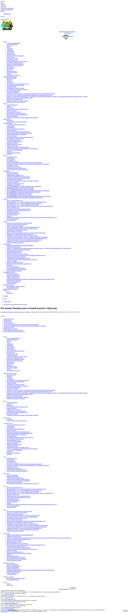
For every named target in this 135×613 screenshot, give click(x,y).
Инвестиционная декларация (14, 251)
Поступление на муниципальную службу (18, 83)
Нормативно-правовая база (14, 280)
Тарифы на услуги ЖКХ (13, 185)
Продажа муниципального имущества (17, 224)
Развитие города (11, 54)
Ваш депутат (10, 107)
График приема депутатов (14, 112)
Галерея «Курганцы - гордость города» (17, 61)
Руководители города (12, 60)
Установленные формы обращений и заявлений (19, 133)
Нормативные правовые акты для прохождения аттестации (23, 180)
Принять (125, 610)
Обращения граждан (9, 272)
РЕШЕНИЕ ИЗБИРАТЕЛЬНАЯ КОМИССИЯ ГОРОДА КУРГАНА (25, 197)
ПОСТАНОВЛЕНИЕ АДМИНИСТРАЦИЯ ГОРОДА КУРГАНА (24, 186)
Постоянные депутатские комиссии (16, 113)
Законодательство (11, 86)
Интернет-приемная (12, 116)
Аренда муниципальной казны (15, 225)
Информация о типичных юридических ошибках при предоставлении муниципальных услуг (32, 217)
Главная (6, 296)
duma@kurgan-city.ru (9, 599)
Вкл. (9, 8)
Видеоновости (11, 68)
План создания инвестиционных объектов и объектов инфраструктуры (26, 255)
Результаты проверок (12, 143)
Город (5, 41)
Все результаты (5, 19)
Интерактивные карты (13, 287)
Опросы (9, 74)
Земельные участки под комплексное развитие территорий (22, 241)
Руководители (10, 126)
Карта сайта (10, 293)
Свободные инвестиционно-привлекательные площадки (22, 259)
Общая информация (12, 44)
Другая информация (12, 214)
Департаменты (11, 127)
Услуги (6, 199)
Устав (8, 47)
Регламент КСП (11, 159)
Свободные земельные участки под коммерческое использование (24, 240)
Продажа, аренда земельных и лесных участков (19, 223)
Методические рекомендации (15, 99)
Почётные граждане (12, 58)
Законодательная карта (13, 282)
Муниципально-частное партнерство (17, 269)
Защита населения (12, 135)
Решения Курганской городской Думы (17, 114)
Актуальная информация (13, 43)
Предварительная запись (13, 213)
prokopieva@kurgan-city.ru (11, 603)
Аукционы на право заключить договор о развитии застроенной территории (27, 237)
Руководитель (10, 158)
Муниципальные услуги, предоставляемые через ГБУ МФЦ (23, 204)
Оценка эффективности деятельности (17, 134)
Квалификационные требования (15, 85)
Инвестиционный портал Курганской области (19, 263)
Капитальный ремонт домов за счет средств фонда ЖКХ (22, 228)
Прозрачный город (12, 71)
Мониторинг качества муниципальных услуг (19, 210)
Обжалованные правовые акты (15, 175)
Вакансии (9, 79)
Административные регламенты (15, 183)
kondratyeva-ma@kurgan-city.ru (12, 607)
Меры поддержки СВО (13, 207)
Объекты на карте (11, 130)
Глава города (7, 119)
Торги (5, 221)
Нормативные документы (14, 166)
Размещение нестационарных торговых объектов (20, 234)
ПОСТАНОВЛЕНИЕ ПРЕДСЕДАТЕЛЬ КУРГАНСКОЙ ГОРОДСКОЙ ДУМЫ (28, 190)
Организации (10, 53)
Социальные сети (11, 283)
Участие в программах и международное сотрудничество (22, 148)
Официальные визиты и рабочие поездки (18, 147)
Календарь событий (12, 72)
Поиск (5, 290)
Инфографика (10, 51)
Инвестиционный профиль (14, 270)
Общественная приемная (13, 152)
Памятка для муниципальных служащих (17, 100)
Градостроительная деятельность (15, 55)
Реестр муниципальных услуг (15, 200)
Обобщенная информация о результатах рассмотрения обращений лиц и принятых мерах (30, 279)
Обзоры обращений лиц (13, 277)
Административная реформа (14, 141)
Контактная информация (13, 91)
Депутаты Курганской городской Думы (17, 109)
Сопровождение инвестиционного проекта (18, 258)
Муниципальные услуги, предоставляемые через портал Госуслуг (24, 203)
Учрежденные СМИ (12, 145)
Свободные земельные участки (15, 242)
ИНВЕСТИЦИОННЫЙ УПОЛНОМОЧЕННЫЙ (20, 245)
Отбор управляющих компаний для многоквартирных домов (23, 227)
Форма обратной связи (13, 266)
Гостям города (10, 57)
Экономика (10, 50)
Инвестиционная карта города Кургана (17, 254)
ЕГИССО (9, 154)
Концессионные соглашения (14, 231)
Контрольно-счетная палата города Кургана (15, 304)
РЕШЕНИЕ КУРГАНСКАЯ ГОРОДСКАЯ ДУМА (20, 188)
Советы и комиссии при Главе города (17, 121)
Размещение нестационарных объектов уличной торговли (22, 235)
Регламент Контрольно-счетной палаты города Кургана (15, 312)
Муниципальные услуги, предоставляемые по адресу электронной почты (26, 202)
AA (1, 5)
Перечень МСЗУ (11, 220)
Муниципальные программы (14, 179)
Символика (10, 48)
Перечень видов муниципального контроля (18, 209)
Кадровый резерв (11, 78)
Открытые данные (9, 284)
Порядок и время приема (13, 275)
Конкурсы (9, 81)
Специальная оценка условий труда (16, 168)
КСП (5, 155)
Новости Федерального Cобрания (16, 102)
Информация (7, 13)
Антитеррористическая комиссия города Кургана (20, 137)
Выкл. (12, 8)
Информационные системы (14, 144)
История (9, 46)
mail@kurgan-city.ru (9, 594)
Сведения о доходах (12, 165)
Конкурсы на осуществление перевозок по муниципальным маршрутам (26, 232)
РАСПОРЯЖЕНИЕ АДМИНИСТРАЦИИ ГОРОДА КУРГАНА (23, 192)
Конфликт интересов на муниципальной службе (20, 98)
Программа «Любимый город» (15, 62)
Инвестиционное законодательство (16, 256)
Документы (7, 171)
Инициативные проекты (13, 75)
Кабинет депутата (11, 110)
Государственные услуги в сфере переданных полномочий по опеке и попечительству (30, 206)
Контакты (9, 151)
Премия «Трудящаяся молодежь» (15, 64)
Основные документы (13, 182)
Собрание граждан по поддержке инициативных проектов (22, 117)
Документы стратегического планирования (18, 178)
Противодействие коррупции (15, 65)
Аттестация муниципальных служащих (17, 89)
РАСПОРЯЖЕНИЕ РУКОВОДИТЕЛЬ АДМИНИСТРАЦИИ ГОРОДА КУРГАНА (29, 196)
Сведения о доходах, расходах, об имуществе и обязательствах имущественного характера (31, 93)
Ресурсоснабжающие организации (16, 268)
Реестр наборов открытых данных (16, 286)
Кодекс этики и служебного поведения (17, 169)
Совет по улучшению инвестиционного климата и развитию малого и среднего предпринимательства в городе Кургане (39, 248)
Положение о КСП (12, 157)
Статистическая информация (14, 150)
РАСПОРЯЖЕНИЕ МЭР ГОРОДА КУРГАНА (19, 195)
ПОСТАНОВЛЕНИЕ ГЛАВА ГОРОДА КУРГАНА (20, 189)
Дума (5, 103)
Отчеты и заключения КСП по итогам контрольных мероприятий (24, 162)
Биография (10, 120)
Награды (9, 69)
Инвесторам (7, 244)
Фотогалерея (10, 67)
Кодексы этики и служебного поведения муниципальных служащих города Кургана (29, 95)
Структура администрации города (16, 124)
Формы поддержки (12, 261)
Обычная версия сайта (7, 9)
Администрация (8, 123)
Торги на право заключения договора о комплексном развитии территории (27, 238)
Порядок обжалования (13, 173)
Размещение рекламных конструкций (17, 230)
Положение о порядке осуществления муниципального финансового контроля (28, 164)
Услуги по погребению (13, 218)
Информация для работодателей (15, 88)
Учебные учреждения (12, 92)
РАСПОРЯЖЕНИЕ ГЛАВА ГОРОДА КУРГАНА (20, 193)
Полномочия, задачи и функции (15, 138)
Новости (9, 106)
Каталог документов (12, 172)
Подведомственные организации (16, 128)
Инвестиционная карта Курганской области (18, 249)
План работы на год (12, 161)
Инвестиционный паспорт (14, 252)
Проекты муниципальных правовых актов (18, 131)
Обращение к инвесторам (14, 247)
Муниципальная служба (10, 76)
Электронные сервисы (13, 211)
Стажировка (10, 82)
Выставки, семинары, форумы (15, 262)
